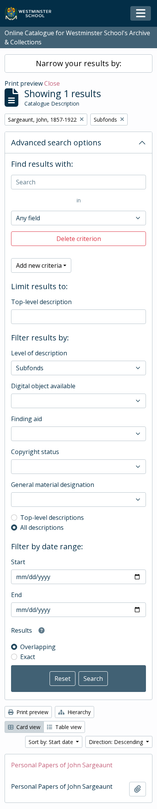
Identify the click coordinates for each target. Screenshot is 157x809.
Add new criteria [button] (39, 265)
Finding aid (26, 419)
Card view (27, 727)
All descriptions (42, 527)
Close (52, 83)
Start (18, 562)
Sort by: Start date (52, 742)
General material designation (52, 484)
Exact (27, 657)
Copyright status (35, 452)
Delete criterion (78, 238)
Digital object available (43, 386)
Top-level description (41, 302)
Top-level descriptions (52, 517)
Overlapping (38, 647)
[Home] (31, 13)
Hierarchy (78, 712)
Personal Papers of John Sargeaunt (61, 765)
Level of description (39, 353)
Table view (68, 727)
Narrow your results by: (79, 63)
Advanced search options (56, 142)
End (16, 595)
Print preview (31, 712)
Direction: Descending (116, 742)
